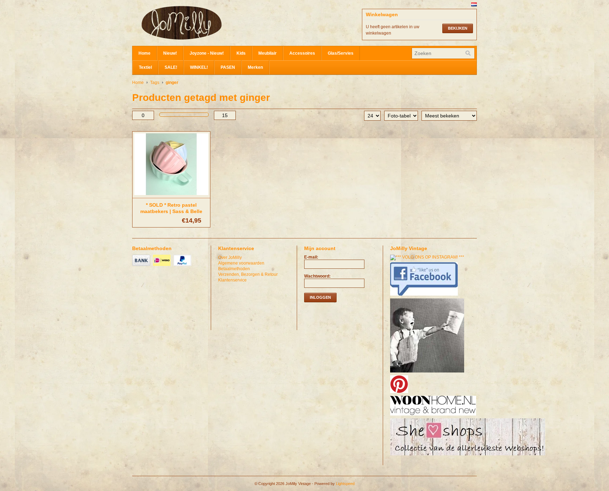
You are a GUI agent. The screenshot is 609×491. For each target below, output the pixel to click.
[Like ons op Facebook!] (425, 295)
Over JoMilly (230, 257)
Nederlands (474, 4)
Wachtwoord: (317, 276)
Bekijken (457, 28)
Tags (154, 82)
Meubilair (267, 53)
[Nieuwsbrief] (428, 372)
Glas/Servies (340, 53)
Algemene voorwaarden (241, 263)
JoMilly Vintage (202, 23)
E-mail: (311, 257)
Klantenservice (232, 280)
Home (144, 53)
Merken (255, 67)
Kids (241, 53)
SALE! (171, 67)
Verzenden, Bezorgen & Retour (248, 274)
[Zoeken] (468, 53)
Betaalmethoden (234, 268)
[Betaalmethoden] (142, 266)
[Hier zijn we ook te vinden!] (434, 415)
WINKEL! (199, 67)
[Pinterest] (400, 393)
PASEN (228, 67)
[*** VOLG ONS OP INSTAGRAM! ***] (428, 257)
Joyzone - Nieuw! (207, 53)
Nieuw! (170, 53)
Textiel (145, 67)
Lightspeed (345, 483)
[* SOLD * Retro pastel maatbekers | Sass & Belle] (171, 195)
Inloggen (320, 297)
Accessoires (302, 53)
